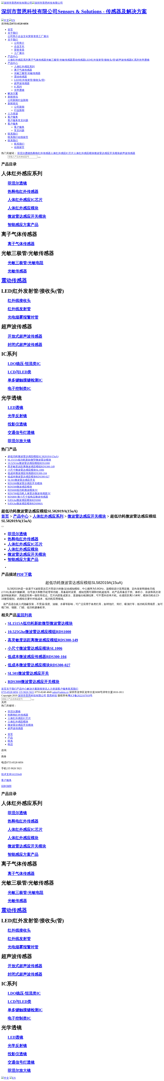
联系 (10, 741)
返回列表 (24, 615)
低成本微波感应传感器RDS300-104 (27, 473)
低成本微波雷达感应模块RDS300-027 (28, 476)
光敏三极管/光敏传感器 (59, 59)
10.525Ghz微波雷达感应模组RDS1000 (29, 463)
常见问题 (23, 120)
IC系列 (135, 59)
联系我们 (13, 133)
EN (13, 20)
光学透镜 (144, 59)
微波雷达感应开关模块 (107, 153)
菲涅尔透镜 (23, 153)
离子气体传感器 (37, 59)
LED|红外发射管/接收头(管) (100, 59)
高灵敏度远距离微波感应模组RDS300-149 (31, 466)
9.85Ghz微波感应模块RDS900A (25, 503)
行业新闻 (23, 100)
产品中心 (13, 56)
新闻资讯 (13, 96)
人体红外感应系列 (18, 59)
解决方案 (13, 93)
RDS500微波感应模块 (20, 486)
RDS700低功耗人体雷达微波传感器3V (29, 493)
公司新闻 (13, 100)
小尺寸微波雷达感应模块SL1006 (26, 470)
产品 (10, 737)
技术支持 (11, 774)
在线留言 (23, 137)
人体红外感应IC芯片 (62, 153)
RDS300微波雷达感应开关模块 (25, 483)
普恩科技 (52, 695)
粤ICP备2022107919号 (80, 695)
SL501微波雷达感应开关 (21, 480)
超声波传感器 (123, 59)
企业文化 (23, 36)
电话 (10, 744)
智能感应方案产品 (23, 559)
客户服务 (13, 117)
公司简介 (13, 36)
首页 (10, 29)
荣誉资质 (33, 36)
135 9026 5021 (26, 692)
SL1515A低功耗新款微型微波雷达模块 (29, 459)
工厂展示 (43, 36)
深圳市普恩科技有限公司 (32, 695)
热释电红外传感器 (40, 153)
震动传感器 (78, 59)
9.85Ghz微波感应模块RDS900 (24, 500)
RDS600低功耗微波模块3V (23, 490)
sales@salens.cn (60, 692)
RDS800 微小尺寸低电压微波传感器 (28, 496)
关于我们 (13, 33)
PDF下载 (24, 574)
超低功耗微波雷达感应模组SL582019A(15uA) (33, 456)
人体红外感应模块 (84, 153)
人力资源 (13, 113)
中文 (6, 20)
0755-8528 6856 (9, 692)
